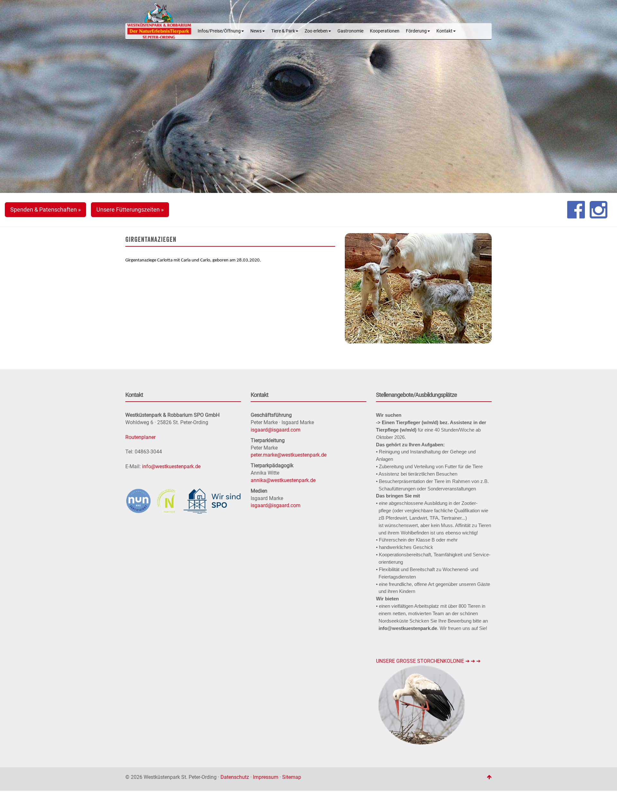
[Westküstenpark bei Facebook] (576, 209)
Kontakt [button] (444, 31)
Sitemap (291, 777)
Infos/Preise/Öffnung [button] (219, 31)
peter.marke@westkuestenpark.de (288, 455)
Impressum (265, 777)
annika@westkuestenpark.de (283, 480)
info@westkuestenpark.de (171, 466)
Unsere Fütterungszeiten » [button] (130, 209)
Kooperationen (384, 31)
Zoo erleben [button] (316, 31)
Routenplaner (140, 437)
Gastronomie (350, 31)
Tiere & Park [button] (283, 31)
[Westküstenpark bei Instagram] (598, 209)
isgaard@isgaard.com (275, 430)
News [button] (256, 31)
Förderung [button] (416, 31)
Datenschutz (234, 777)
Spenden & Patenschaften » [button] (45, 209)
